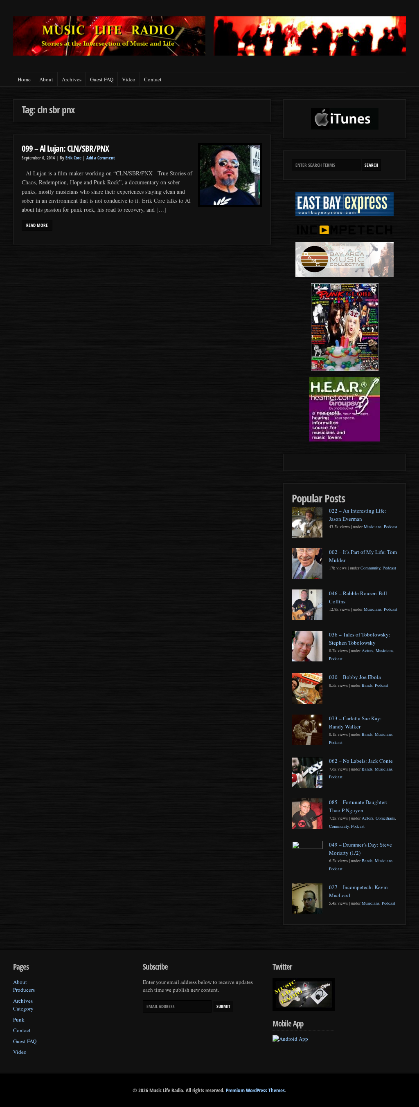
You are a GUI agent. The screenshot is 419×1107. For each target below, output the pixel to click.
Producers (24, 989)
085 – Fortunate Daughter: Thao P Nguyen (358, 806)
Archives (71, 79)
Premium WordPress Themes (255, 1090)
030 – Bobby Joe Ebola (355, 677)
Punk (19, 1019)
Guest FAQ (101, 79)
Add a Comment (100, 158)
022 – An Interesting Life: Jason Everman (357, 514)
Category (23, 1008)
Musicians (372, 526)
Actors (367, 650)
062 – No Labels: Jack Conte (361, 760)
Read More (37, 225)
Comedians (385, 818)
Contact (153, 79)
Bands (367, 685)
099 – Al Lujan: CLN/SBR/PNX (65, 148)
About (46, 79)
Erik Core (73, 158)
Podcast (390, 526)
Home (24, 79)
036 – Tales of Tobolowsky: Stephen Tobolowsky (359, 638)
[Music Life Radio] (109, 53)
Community (370, 568)
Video (128, 79)
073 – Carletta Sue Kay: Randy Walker (355, 722)
